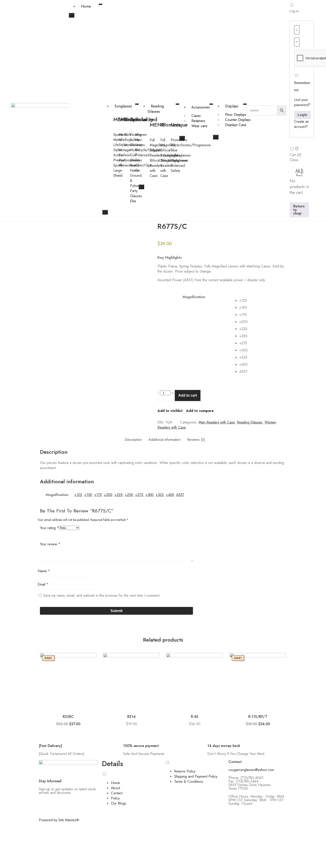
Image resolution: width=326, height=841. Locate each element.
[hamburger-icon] (100, 4)
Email (43, 584)
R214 (131, 716)
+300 (149, 494)
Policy (115, 798)
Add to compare (200, 411)
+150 (88, 494)
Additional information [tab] (164, 439)
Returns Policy (184, 771)
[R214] (131, 681)
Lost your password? (302, 102)
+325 (159, 494)
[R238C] (68, 681)
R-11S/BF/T (257, 716)
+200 (108, 494)
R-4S (194, 716)
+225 (118, 494)
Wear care (199, 125)
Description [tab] (133, 439)
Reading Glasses (155, 108)
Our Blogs (118, 803)
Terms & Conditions (188, 781)
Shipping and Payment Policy (195, 776)
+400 (170, 494)
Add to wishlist (170, 411)
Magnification (194, 296)
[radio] (262, 300)
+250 (129, 494)
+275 (139, 494)
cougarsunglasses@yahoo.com (251, 769)
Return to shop (298, 210)
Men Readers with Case (217, 422)
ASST (180, 494)
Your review (50, 544)
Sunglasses (123, 106)
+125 (78, 494)
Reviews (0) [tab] (196, 439)
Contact (116, 793)
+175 (98, 494)
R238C (68, 716)
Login (302, 115)
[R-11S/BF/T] (258, 681)
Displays (231, 106)
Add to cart (187, 395)
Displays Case (235, 124)
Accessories (200, 107)
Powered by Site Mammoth (59, 820)
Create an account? (301, 124)
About (115, 788)
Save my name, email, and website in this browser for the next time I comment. (102, 595)
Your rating (49, 527)
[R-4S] (194, 681)
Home (86, 6)
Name (44, 571)
